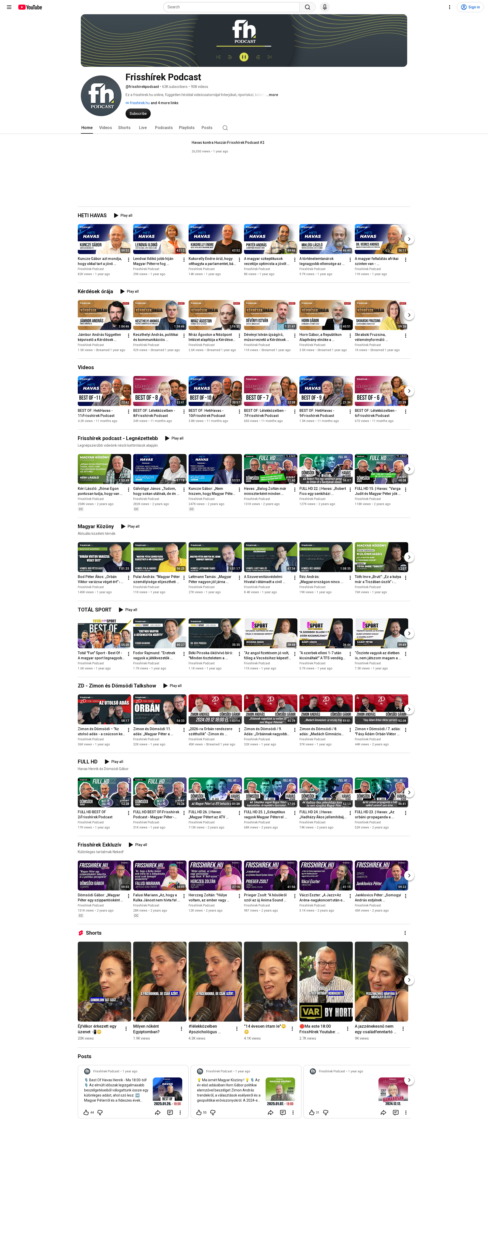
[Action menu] (180, 1112)
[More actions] (129, 260)
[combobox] (232, 7)
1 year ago (130, 1071)
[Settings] (450, 7)
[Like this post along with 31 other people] (312, 1112)
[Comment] (170, 1112)
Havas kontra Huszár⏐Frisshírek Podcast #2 (228, 142)
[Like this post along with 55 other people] (199, 1112)
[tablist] (244, 128)
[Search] (307, 7)
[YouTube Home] (29, 7)
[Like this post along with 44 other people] (86, 1112)
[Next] (409, 239)
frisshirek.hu (139, 103)
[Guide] (9, 7)
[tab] (87, 128)
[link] (133, 1093)
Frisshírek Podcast (91, 269)
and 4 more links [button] (164, 103)
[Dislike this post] (100, 1112)
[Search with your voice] (325, 7)
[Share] (158, 1112)
